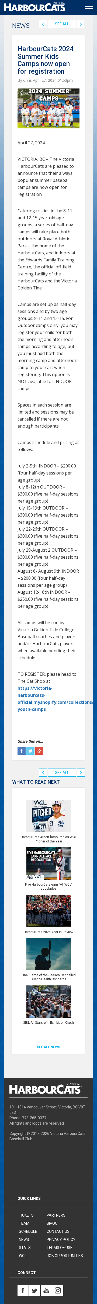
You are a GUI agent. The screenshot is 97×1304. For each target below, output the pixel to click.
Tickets (26, 1215)
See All (62, 24)
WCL (22, 1256)
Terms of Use (59, 1247)
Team (24, 1223)
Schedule (28, 1231)
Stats (25, 1247)
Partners (56, 1215)
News (24, 1239)
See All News (48, 1047)
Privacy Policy (61, 1239)
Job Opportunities (65, 1256)
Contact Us (58, 1231)
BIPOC (52, 1223)
